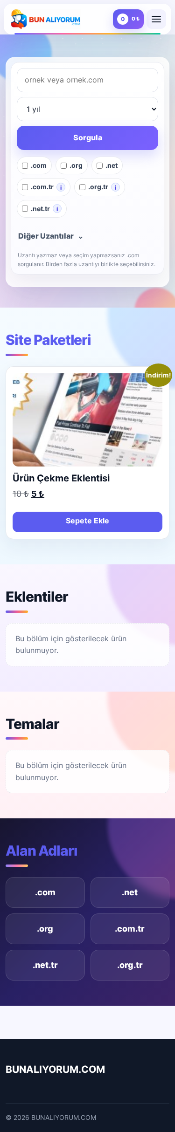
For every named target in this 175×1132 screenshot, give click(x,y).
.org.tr (130, 965)
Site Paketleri (48, 339)
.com (45, 892)
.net (130, 892)
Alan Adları (41, 850)
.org (45, 928)
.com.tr (130, 928)
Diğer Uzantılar (51, 235)
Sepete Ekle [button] (87, 520)
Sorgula (87, 137)
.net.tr (45, 965)
